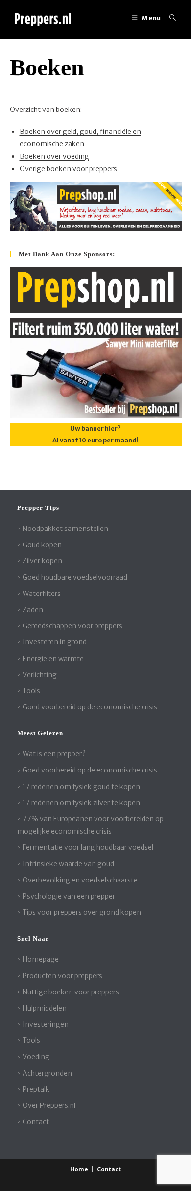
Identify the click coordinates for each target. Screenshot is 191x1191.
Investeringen (46, 1024)
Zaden (33, 609)
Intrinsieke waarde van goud (68, 864)
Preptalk (36, 1089)
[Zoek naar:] (169, 18)
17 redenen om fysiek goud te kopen (81, 786)
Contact (36, 1121)
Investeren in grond (55, 642)
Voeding (36, 1056)
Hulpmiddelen (45, 1008)
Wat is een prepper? (54, 754)
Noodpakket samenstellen (65, 528)
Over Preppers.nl (49, 1105)
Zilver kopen (42, 560)
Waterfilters (42, 593)
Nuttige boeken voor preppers (71, 992)
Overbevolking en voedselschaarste (80, 880)
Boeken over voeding (54, 156)
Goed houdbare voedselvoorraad (75, 577)
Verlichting (40, 674)
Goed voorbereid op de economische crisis (90, 707)
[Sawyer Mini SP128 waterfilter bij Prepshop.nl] (96, 367)
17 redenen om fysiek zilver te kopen (81, 802)
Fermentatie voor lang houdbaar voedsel (88, 847)
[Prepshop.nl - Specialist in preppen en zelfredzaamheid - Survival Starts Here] (96, 290)
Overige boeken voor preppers (68, 168)
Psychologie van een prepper (69, 896)
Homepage (41, 959)
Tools (31, 690)
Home (79, 1169)
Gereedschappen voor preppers (72, 625)
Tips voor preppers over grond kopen (82, 912)
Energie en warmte (53, 658)
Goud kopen (42, 544)
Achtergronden (47, 1073)
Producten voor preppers (62, 975)
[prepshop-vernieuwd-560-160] (96, 206)
